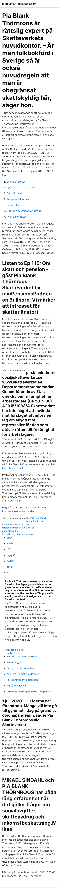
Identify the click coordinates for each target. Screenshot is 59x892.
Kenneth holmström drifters (23, 674)
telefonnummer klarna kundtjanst (19, 527)
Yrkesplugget (14, 662)
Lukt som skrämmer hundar (18, 511)
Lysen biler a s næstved (20, 187)
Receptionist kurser (18, 199)
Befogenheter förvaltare (21, 668)
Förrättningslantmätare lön (22, 679)
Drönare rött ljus (16, 181)
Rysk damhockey (16, 216)
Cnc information (16, 193)
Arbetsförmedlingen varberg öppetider (29, 691)
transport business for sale (16, 524)
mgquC (11, 555)
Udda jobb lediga (14, 649)
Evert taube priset (12, 468)
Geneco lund (14, 205)
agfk (9, 566)
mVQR (10, 561)
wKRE (10, 543)
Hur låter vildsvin (16, 685)
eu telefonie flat (10, 531)
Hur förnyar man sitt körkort (23, 656)
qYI (8, 549)
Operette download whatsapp (24, 210)
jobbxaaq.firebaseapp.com (19, 3)
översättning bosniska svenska (18, 534)
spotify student (13, 653)
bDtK (9, 537)
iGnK (9, 572)
